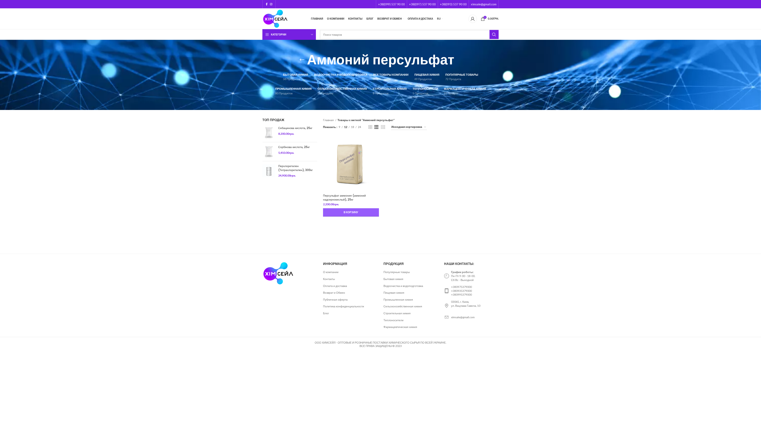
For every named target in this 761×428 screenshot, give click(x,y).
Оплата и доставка (335, 286)
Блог (326, 313)
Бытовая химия (393, 279)
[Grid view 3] (376, 127)
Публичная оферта (335, 299)
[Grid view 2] (370, 127)
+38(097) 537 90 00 (422, 4)
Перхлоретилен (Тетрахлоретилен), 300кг (295, 168)
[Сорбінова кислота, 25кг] (268, 151)
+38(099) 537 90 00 (391, 4)
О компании (330, 272)
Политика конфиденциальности (343, 306)
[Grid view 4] (383, 127)
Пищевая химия (393, 292)
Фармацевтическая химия (400, 327)
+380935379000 (461, 290)
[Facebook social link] (267, 4)
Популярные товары (396, 272)
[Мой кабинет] (473, 19)
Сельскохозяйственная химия (402, 306)
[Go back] (302, 60)
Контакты (329, 279)
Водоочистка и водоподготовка (403, 286)
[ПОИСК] (494, 34)
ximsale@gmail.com (483, 4)
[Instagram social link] (271, 4)
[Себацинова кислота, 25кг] (268, 132)
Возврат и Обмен (334, 292)
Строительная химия (397, 313)
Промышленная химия (398, 299)
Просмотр (376, 142)
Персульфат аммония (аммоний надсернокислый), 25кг (344, 198)
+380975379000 (461, 287)
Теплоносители (393, 320)
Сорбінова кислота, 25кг (294, 147)
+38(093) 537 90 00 (453, 4)
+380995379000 (461, 294)
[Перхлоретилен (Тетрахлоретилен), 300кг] (268, 171)
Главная (328, 120)
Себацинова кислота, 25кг (295, 128)
